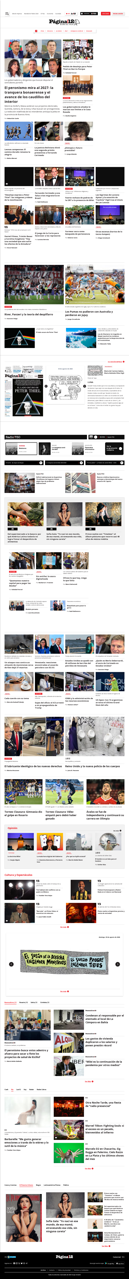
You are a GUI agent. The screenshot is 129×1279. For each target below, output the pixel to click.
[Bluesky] (21, 1263)
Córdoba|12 (44, 1002)
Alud (66, 31)
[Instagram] (17, 1263)
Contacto (52, 1270)
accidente (59, 31)
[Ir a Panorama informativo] (78, 448)
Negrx (38, 1185)
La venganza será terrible (58, 448)
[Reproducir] (82, 13)
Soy (25, 1089)
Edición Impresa (17, 14)
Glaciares (50, 31)
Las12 (18, 1089)
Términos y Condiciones (81, 1270)
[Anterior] (46, 386)
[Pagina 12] (64, 22)
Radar (31, 1089)
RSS (123, 1257)
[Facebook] (14, 1263)
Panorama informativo (89, 448)
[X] (19, 1263)
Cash (6, 1089)
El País (43, 14)
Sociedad (58, 14)
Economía (50, 14)
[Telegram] (26, 1263)
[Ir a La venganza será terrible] (45, 448)
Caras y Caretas (11, 1185)
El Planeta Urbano (26, 1185)
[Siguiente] (84, 386)
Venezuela (89, 31)
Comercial (117, 1257)
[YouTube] (24, 1263)
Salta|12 (34, 1002)
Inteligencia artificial (77, 31)
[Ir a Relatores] (11, 449)
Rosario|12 (23, 1002)
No (12, 1089)
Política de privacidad (64, 1270)
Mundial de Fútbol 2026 (31, 14)
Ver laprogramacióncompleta (114, 448)
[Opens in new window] (110, 1263)
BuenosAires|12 (10, 1002)
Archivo (43, 1270)
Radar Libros (41, 1089)
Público (66, 1185)
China (42, 31)
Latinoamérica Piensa (52, 1185)
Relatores (22, 448)
